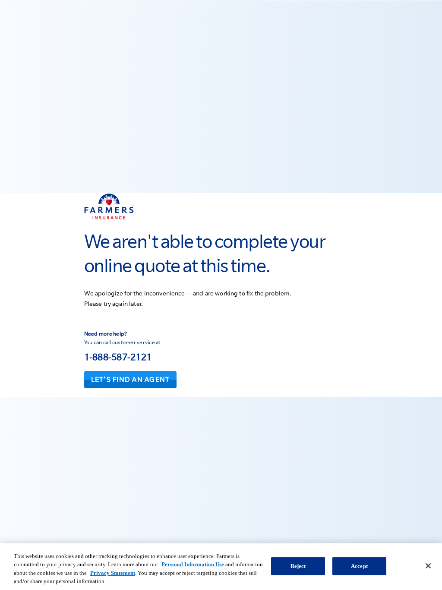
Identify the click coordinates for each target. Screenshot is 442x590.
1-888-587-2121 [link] (118, 357)
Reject (298, 566)
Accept (359, 566)
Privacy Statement (112, 573)
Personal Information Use (192, 564)
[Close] (428, 565)
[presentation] (130, 379)
